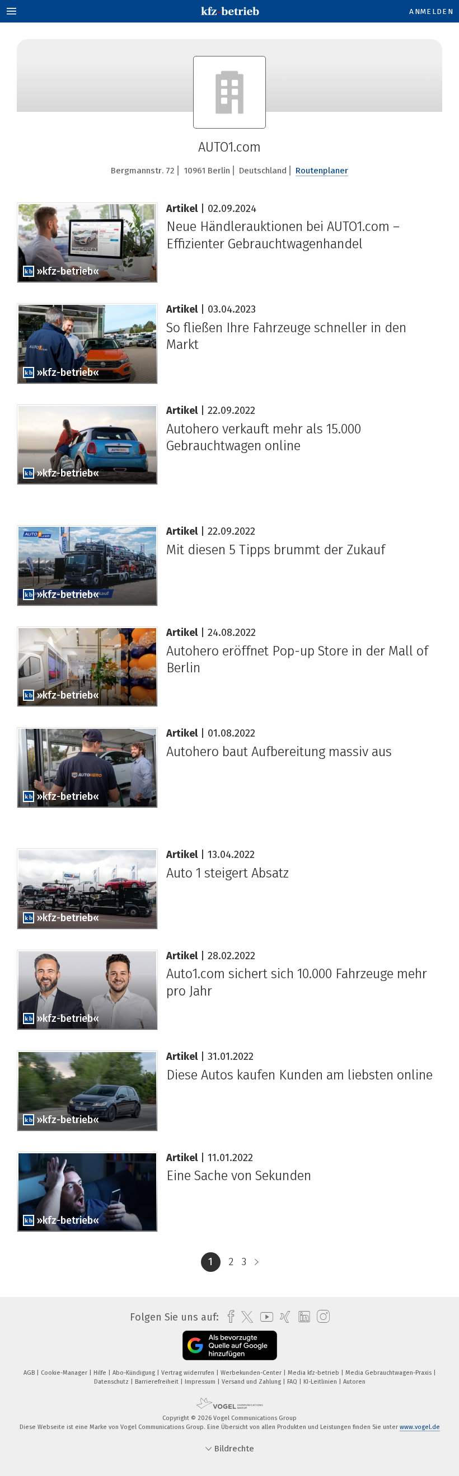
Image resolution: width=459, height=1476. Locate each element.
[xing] (282, 1317)
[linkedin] (301, 1317)
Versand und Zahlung (252, 1381)
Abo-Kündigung (135, 1372)
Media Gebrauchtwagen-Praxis (389, 1372)
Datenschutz (112, 1381)
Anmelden (431, 11)
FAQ (293, 1381)
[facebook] (228, 1317)
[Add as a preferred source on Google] (229, 1345)
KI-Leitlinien (321, 1381)
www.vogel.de (420, 1427)
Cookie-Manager (65, 1372)
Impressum (201, 1381)
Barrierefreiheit (157, 1381)
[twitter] (244, 1317)
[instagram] (320, 1317)
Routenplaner (322, 171)
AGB (30, 1372)
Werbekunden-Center (252, 1372)
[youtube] (264, 1317)
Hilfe (100, 1372)
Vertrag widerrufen (188, 1372)
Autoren (354, 1381)
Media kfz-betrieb (314, 1372)
